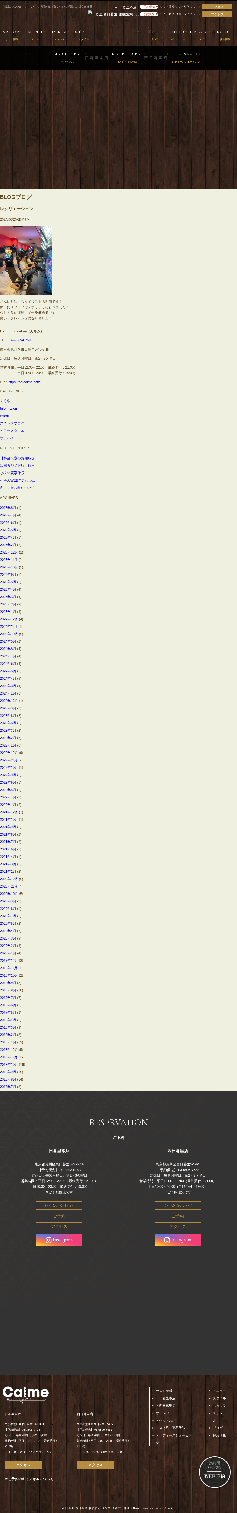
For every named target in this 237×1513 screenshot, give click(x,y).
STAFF (153, 35)
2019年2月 (8, 1035)
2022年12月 (9, 753)
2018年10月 (9, 1064)
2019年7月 (8, 998)
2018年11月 (9, 1057)
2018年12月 (9, 1050)
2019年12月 (9, 961)
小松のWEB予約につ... (17, 480)
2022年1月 (8, 805)
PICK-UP (60, 35)
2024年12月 (9, 619)
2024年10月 (9, 634)
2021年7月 (8, 842)
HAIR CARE (126, 57)
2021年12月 (9, 812)
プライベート (10, 438)
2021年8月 (8, 834)
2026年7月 (8, 515)
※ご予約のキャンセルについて (29, 1479)
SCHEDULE (177, 35)
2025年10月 (9, 567)
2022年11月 (9, 760)
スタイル (219, 1398)
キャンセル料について (17, 488)
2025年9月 (8, 574)
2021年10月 (9, 819)
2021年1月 (8, 871)
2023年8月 (8, 716)
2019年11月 (9, 968)
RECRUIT (225, 35)
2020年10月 (9, 894)
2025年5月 (8, 582)
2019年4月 (8, 1020)
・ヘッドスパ (165, 1420)
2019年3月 (8, 1027)
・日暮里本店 (165, 1398)
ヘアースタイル (12, 431)
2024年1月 (8, 693)
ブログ (218, 1428)
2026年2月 (8, 545)
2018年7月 (8, 1087)
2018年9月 (8, 1072)
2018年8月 (8, 1079)
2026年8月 (8, 508)
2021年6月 (8, 849)
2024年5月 (8, 671)
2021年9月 (8, 827)
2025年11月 (9, 560)
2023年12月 (9, 701)
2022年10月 (9, 767)
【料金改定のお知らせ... (18, 458)
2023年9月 (8, 708)
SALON (12, 35)
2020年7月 (8, 916)
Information (8, 408)
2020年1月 (8, 953)
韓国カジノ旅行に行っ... (18, 465)
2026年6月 (8, 523)
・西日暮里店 (165, 1405)
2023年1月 (8, 745)
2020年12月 (9, 879)
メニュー (219, 1391)
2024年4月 (8, 678)
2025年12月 (9, 552)
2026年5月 (8, 530)
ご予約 (59, 1216)
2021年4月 (8, 857)
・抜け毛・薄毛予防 (170, 1428)
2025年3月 (8, 597)
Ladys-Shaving (186, 57)
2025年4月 (8, 589)
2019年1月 (8, 1042)
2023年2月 (8, 738)
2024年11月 (9, 626)
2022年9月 (8, 775)
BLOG (201, 35)
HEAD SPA (67, 57)
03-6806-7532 (178, 13)
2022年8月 (8, 782)
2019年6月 (8, 1005)
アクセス (217, 7)
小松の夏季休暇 (12, 473)
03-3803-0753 (178, 6)
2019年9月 (8, 983)
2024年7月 (8, 656)
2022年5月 (8, 790)
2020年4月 (8, 931)
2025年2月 (8, 604)
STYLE (83, 35)
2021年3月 (8, 864)
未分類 (5, 401)
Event (4, 416)
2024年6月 (8, 664)
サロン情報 (164, 1391)
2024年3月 (8, 686)
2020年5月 (8, 923)
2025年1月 (8, 612)
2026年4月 (8, 537)
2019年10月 (9, 975)
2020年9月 (8, 901)
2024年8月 (8, 649)
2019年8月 (8, 990)
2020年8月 (8, 909)
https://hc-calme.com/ (24, 382)
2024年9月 (8, 641)
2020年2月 (8, 946)
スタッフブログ (12, 423)
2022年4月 (8, 797)
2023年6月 (8, 723)
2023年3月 (8, 730)
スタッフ (219, 1405)
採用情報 (219, 1435)
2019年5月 (8, 1012)
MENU (35, 35)
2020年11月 (9, 886)
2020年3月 (8, 938)
